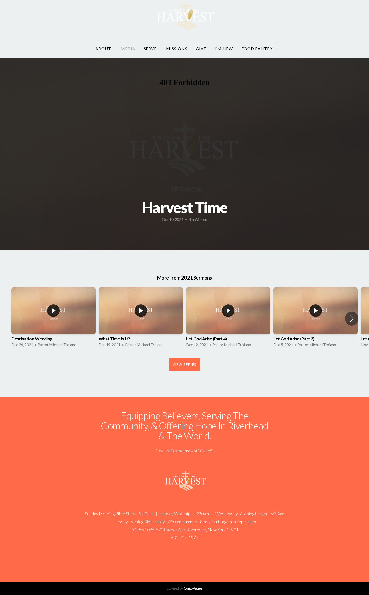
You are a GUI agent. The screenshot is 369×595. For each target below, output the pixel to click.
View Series (184, 364)
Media (128, 48)
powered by (184, 588)
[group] (53, 318)
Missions (176, 48)
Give (201, 48)
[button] (351, 318)
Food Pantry (257, 48)
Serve (151, 48)
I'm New (224, 48)
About (103, 48)
